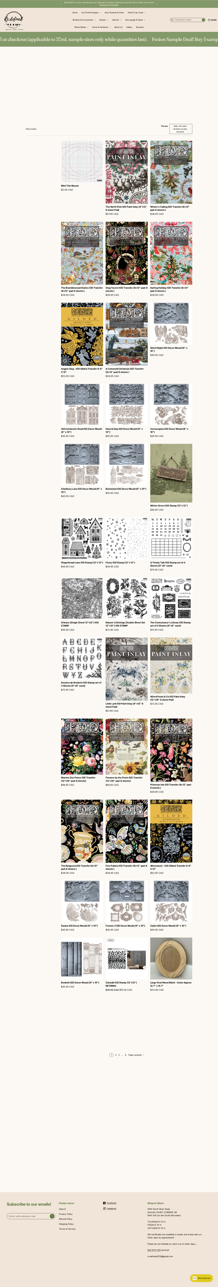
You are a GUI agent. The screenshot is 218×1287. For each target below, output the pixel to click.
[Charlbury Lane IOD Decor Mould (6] (82, 465)
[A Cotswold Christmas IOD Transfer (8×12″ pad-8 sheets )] (127, 334)
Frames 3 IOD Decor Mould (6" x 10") (125, 925)
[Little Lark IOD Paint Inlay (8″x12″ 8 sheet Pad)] (127, 668)
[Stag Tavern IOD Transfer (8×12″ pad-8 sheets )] (127, 253)
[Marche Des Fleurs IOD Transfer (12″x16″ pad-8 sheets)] (82, 747)
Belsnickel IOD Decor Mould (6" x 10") (126, 489)
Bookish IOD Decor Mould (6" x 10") (80, 982)
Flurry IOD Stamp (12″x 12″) (120, 562)
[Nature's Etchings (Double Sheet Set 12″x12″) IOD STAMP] (127, 598)
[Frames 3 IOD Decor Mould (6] (127, 902)
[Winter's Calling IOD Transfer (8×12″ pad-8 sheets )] (171, 172)
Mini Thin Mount (70, 185)
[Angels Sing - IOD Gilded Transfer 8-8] (82, 334)
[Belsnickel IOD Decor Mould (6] (127, 465)
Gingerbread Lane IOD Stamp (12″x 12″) (82, 562)
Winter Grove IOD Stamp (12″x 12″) (169, 505)
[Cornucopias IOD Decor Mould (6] (171, 405)
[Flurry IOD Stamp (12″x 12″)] (127, 538)
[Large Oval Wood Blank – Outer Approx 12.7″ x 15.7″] (171, 958)
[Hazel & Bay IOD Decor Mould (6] (127, 405)
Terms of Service (67, 1229)
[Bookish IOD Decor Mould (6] (82, 958)
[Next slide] (156, 4)
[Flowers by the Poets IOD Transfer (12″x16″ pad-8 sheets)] (127, 747)
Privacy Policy (66, 1214)
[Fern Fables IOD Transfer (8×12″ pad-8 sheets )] (127, 831)
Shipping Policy (66, 1224)
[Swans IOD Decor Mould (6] (82, 902)
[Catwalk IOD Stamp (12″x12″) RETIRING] (127, 958)
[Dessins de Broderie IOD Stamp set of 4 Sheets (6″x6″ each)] (82, 658)
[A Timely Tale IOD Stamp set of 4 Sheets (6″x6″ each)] (171, 538)
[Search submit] (203, 20)
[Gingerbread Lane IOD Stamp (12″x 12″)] (82, 538)
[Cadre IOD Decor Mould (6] (171, 902)
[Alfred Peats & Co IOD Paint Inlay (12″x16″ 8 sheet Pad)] (171, 665)
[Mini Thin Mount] (82, 162)
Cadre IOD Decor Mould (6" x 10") (168, 925)
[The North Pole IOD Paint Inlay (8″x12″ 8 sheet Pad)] (127, 172)
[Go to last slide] (61, 4)
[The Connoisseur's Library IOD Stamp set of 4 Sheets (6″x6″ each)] (171, 598)
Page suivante (135, 1055)
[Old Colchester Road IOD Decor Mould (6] (82, 405)
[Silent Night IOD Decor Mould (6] (171, 324)
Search (62, 1209)
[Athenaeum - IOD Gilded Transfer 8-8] (171, 831)
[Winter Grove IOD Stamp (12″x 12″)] (171, 473)
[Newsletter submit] (52, 1216)
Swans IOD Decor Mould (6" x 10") (79, 925)
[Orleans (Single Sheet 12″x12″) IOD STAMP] (82, 598)
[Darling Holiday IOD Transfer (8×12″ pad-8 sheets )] (171, 253)
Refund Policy (65, 1219)
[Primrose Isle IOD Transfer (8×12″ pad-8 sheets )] (171, 750)
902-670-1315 (154, 1250)
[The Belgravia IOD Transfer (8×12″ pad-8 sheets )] (82, 831)
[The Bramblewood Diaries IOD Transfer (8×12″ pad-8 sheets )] (82, 253)
